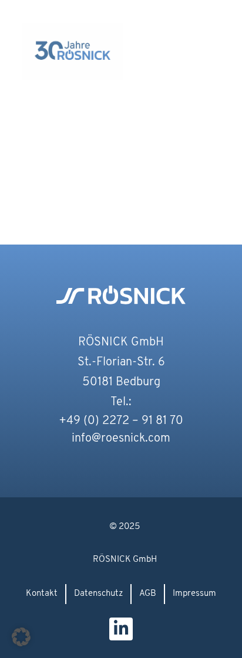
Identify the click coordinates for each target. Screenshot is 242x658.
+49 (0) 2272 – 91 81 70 (121, 421)
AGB (147, 593)
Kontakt (42, 593)
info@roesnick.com (121, 439)
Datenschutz (98, 593)
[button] (211, 30)
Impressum (194, 593)
